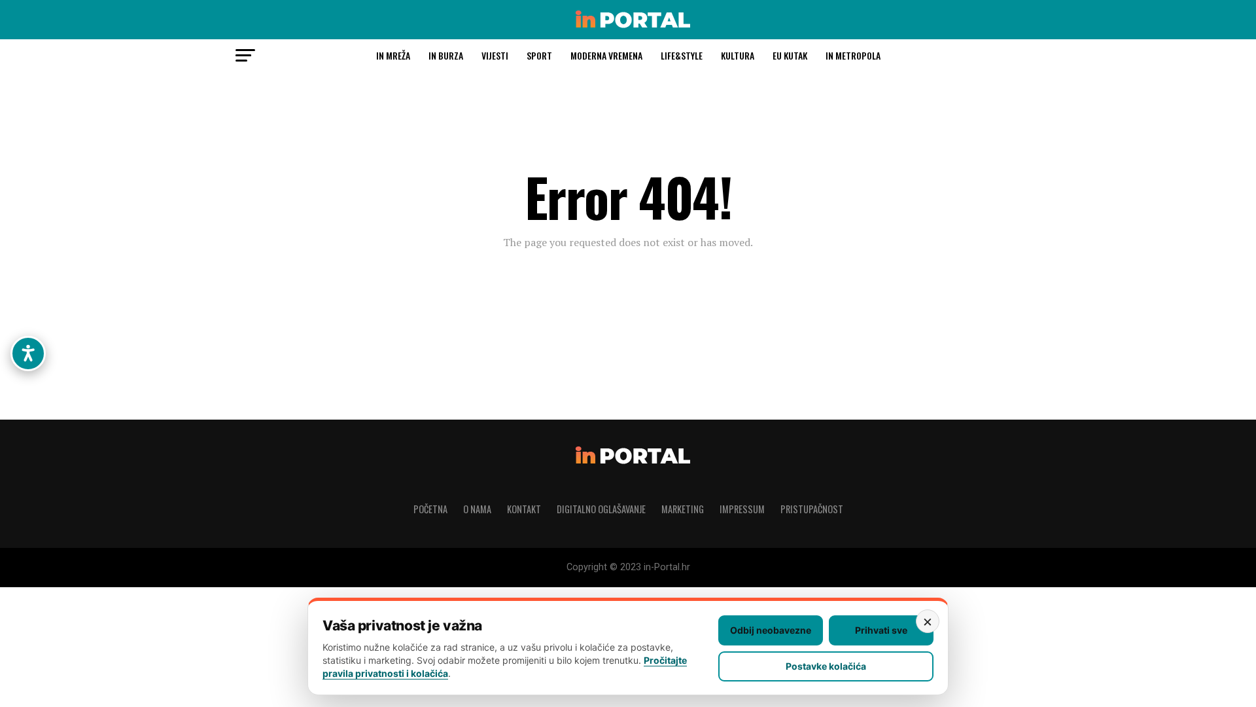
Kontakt (524, 509)
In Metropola (853, 55)
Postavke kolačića (826, 666)
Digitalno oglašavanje (601, 509)
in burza (445, 55)
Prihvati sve (881, 630)
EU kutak (790, 55)
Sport (539, 55)
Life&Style (682, 55)
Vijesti (494, 55)
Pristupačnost (811, 509)
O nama (477, 509)
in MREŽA (393, 55)
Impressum (742, 509)
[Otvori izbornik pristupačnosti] (28, 353)
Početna (430, 509)
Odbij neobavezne (770, 630)
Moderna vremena (606, 55)
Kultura (737, 55)
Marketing (682, 509)
